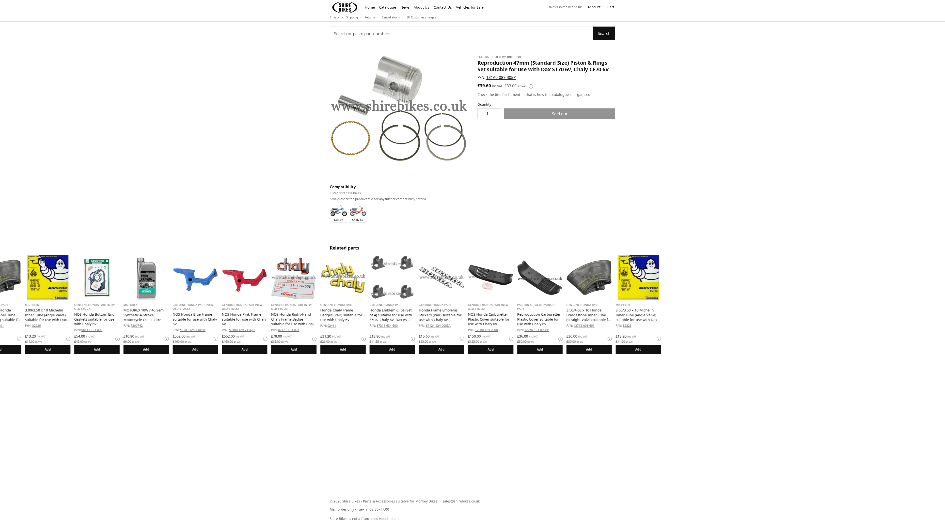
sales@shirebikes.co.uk (565, 7)
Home (370, 7)
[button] (501, 77)
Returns (369, 17)
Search (604, 33)
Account (594, 7)
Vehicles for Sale (470, 7)
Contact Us (443, 7)
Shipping (352, 17)
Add (61, 349)
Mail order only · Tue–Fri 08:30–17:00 (359, 509)
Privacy (335, 17)
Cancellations (391, 17)
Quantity (484, 104)
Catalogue (387, 7)
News (405, 7)
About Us (421, 7)
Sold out (559, 114)
